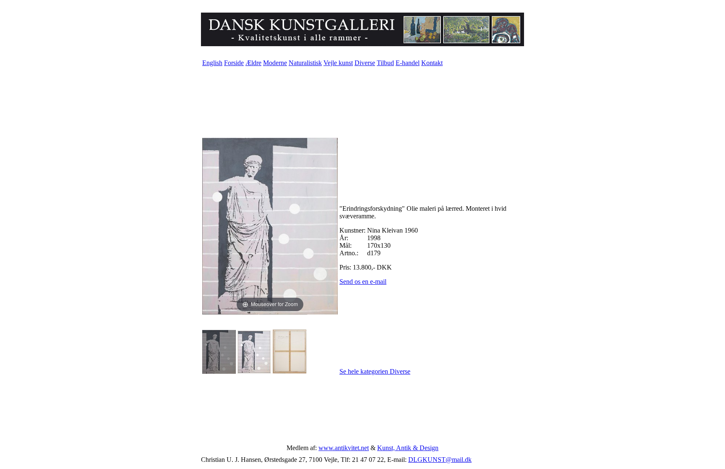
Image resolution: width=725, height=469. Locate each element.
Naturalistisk (305, 62)
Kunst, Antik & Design (407, 447)
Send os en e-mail (362, 281)
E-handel (408, 62)
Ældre (253, 62)
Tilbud (385, 62)
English (212, 62)
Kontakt (432, 62)
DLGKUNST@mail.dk (440, 459)
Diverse (365, 62)
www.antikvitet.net (343, 447)
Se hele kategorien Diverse (374, 371)
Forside (234, 62)
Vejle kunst (338, 62)
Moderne (275, 62)
